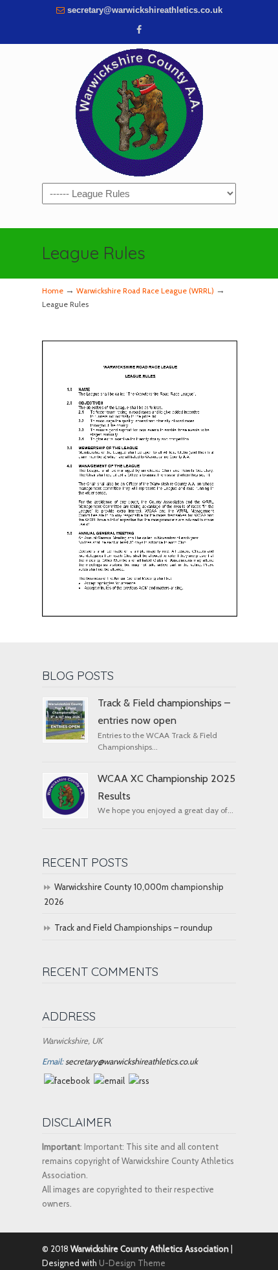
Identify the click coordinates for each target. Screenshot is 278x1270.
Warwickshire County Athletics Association (139, 112)
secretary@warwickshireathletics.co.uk (144, 10)
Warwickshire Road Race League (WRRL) (145, 290)
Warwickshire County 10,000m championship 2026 (134, 894)
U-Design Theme (132, 1263)
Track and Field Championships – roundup (133, 927)
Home (52, 290)
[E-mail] (109, 1080)
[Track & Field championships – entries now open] (65, 720)
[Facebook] (139, 30)
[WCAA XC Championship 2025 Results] (65, 795)
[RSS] (139, 1080)
